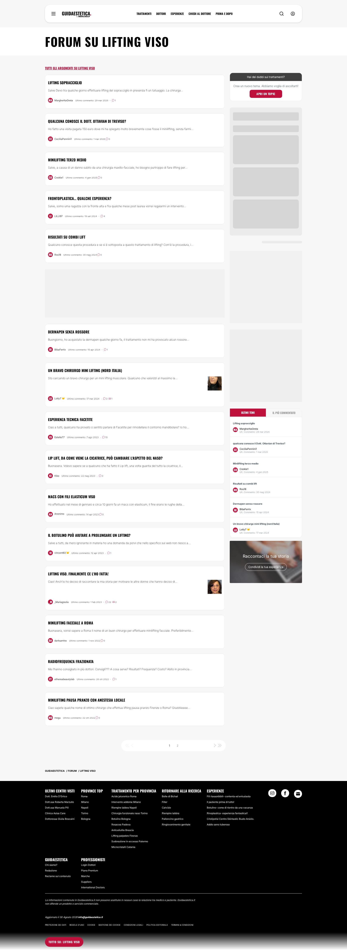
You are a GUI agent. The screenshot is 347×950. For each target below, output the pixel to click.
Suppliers (86, 881)
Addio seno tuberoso (218, 824)
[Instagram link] (272, 794)
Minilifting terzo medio (67, 160)
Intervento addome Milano (126, 801)
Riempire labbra (170, 813)
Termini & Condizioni (182, 925)
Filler (164, 801)
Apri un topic (265, 94)
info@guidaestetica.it (90, 917)
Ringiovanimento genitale (176, 824)
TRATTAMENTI (144, 14)
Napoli (84, 807)
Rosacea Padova (121, 824)
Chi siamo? (51, 864)
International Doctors (93, 887)
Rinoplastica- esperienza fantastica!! (227, 813)
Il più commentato (283, 413)
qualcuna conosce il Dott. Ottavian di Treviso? (87, 121)
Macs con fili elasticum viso (71, 497)
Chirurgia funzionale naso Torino (129, 813)
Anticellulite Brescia (122, 830)
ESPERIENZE (177, 14)
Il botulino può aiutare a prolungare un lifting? (89, 535)
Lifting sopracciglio (65, 83)
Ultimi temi (248, 412)
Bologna (85, 818)
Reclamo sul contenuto (58, 876)
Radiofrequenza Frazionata (71, 661)
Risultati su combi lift (66, 237)
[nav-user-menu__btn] (292, 13)
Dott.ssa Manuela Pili (57, 807)
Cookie (91, 925)
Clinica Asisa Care (55, 813)
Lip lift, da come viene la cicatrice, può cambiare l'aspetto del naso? (105, 458)
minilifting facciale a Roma (70, 623)
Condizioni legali (133, 925)
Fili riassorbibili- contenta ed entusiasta (229, 796)
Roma (84, 796)
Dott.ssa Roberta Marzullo (59, 801)
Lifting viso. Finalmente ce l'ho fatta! (78, 574)
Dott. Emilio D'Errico (56, 796)
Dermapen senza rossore (68, 332)
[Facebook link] (285, 794)
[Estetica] (76, 14)
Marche (85, 876)
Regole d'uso (76, 925)
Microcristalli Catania (123, 847)
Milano (85, 801)
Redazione (51, 870)
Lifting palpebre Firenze (124, 835)
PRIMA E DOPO (224, 14)
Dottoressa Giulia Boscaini (60, 818)
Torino (84, 813)
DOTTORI (161, 14)
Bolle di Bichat (170, 796)
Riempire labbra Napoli (124, 807)
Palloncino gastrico (172, 818)
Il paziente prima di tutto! (220, 801)
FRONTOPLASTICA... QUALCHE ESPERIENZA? (79, 198)
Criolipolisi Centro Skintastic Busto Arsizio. (230, 818)
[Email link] (298, 794)
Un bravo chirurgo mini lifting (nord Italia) (85, 370)
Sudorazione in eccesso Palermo (129, 841)
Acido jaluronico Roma (124, 796)
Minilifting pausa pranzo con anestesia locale (86, 700)
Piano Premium (89, 870)
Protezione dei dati (55, 925)
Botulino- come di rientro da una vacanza (230, 807)
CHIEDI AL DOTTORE (200, 14)
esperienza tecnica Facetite (70, 419)
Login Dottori (88, 864)
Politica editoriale (157, 925)
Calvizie (166, 807)
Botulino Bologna (121, 818)
